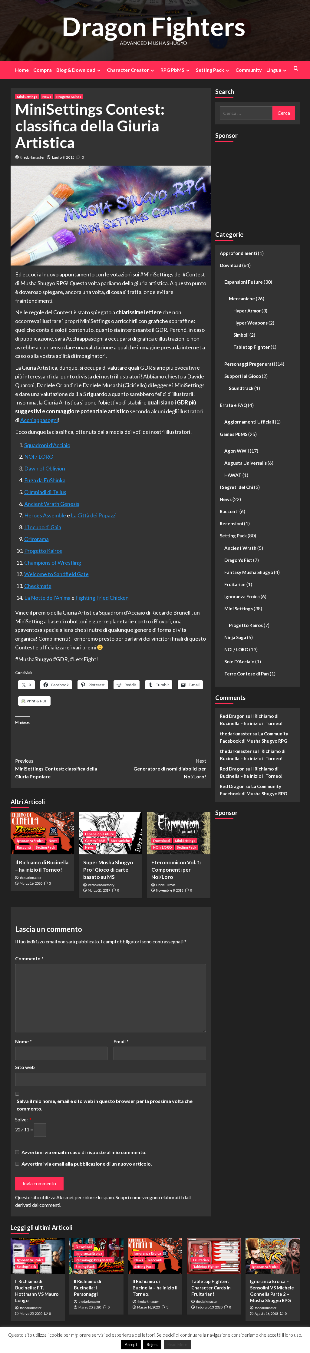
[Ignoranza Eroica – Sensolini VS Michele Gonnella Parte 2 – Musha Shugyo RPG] (273, 1256)
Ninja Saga (235, 637)
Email (121, 1041)
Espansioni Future (99, 834)
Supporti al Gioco (242, 376)
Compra (42, 70)
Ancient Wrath (240, 548)
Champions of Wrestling (52, 562)
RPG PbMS (172, 70)
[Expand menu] (98, 70)
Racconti (24, 847)
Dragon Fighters (154, 26)
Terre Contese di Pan (246, 673)
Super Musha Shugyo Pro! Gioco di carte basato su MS (108, 869)
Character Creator (128, 70)
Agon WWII (236, 451)
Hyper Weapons (250, 322)
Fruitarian (235, 584)
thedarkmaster (32, 157)
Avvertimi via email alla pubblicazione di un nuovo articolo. (86, 1164)
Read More (177, 1344)
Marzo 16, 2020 (31, 883)
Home (22, 70)
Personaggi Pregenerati (249, 364)
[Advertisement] (260, 183)
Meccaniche (120, 841)
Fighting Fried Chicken (102, 597)
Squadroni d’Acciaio (47, 445)
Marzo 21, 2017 (99, 890)
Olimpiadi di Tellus (45, 492)
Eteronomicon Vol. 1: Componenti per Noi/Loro (176, 869)
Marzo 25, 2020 (31, 1313)
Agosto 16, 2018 (266, 1313)
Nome (23, 1041)
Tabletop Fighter (251, 347)
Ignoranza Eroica (30, 841)
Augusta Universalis (245, 463)
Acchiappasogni (39, 420)
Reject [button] (152, 1344)
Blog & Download (75, 70)
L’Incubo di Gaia (42, 527)
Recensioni (231, 523)
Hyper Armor (247, 310)
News (46, 97)
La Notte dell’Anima (47, 597)
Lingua (273, 70)
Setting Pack (210, 70)
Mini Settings (27, 97)
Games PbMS (95, 841)
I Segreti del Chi (236, 487)
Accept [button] (131, 1344)
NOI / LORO (38, 456)
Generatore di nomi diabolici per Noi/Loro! (170, 768)
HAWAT (233, 475)
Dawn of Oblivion (44, 468)
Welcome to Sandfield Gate (56, 574)
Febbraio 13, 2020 (209, 1307)
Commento (29, 958)
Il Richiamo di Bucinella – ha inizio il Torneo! (155, 1288)
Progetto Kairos (68, 97)
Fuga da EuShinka (44, 480)
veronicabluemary (101, 885)
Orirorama (36, 539)
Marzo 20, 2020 (89, 1307)
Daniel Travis (166, 885)
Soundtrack (241, 388)
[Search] (296, 68)
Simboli (241, 335)
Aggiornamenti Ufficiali (249, 421)
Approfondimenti (238, 253)
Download (161, 841)
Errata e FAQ (233, 405)
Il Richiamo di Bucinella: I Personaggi (87, 1288)
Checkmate (37, 585)
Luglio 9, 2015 (63, 157)
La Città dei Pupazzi (94, 515)
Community (249, 70)
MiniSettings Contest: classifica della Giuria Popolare (56, 768)
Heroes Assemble (45, 515)
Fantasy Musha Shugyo (248, 572)
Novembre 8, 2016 (169, 890)
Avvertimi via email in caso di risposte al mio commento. (84, 1152)
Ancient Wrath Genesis (51, 503)
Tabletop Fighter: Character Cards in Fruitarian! (211, 1288)
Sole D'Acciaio (239, 661)
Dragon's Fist (238, 560)
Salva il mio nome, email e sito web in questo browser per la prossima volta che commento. (105, 1105)
